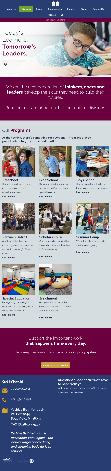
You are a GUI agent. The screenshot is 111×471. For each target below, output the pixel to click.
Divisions (26, 9)
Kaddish (71, 9)
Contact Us (98, 9)
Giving (84, 9)
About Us (11, 9)
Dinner (39, 9)
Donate (52, 15)
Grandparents (55, 9)
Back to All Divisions (55, 19)
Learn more (8, 196)
